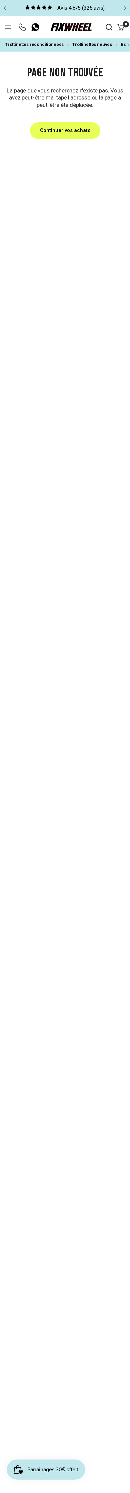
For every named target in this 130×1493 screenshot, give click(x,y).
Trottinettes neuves (92, 44)
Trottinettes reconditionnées (34, 44)
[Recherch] (109, 27)
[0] (120, 27)
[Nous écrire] (22, 27)
